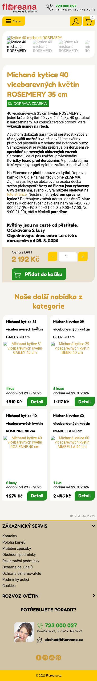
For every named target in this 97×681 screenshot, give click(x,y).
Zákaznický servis (24, 526)
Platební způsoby (16, 548)
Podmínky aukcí (15, 579)
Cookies (9, 585)
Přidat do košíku (43, 274)
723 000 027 (66, 6)
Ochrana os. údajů (17, 567)
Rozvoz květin (20, 596)
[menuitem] (19, 46)
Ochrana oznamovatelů (21, 573)
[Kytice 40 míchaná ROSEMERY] (48, 38)
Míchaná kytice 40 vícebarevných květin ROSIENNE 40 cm (24, 423)
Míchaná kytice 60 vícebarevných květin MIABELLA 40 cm (71, 423)
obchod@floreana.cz (63, 639)
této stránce (17, 194)
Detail (37, 401)
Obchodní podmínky (19, 554)
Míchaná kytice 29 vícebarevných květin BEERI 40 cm (71, 329)
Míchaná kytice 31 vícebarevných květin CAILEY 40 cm (24, 329)
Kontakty (9, 536)
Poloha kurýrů (13, 542)
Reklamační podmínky (20, 561)
